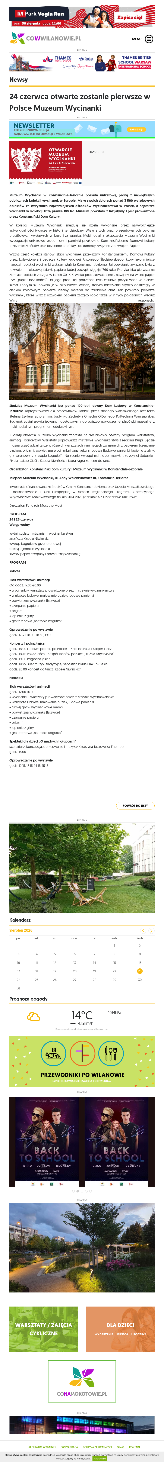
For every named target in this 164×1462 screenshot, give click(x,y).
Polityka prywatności (97, 1447)
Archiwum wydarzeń (42, 1447)
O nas (120, 1447)
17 (18, 971)
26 (55, 980)
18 (36, 971)
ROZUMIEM (100, 1458)
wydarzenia (104, 1334)
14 (94, 963)
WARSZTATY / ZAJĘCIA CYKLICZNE (43, 1329)
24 (18, 980)
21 (94, 971)
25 (36, 980)
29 (114, 980)
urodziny (138, 1334)
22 (114, 971)
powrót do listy (135, 806)
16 (140, 963)
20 (74, 971)
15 (114, 963)
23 (140, 971)
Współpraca (70, 1447)
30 (140, 980)
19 (54, 971)
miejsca (122, 1334)
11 (37, 963)
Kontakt (134, 1447)
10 (18, 963)
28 (94, 980)
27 (74, 980)
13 (74, 963)
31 (18, 988)
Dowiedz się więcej (53, 1454)
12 (54, 963)
